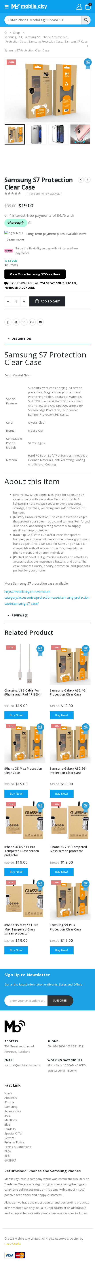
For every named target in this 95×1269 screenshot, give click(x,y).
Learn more (15, 239)
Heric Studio (12, 1244)
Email (40, 322)
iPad (7, 1116)
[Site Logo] (29, 6)
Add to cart (50, 301)
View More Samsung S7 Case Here (35, 274)
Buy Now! (16, 715)
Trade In (10, 1129)
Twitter (16, 322)
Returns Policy (14, 1142)
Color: (8, 375)
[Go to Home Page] (5, 33)
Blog (7, 1124)
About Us (10, 1098)
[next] (87, 180)
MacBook (10, 1120)
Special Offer (13, 1133)
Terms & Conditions (17, 1147)
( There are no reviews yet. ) (43, 194)
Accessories (12, 1111)
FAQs (7, 1151)
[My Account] (79, 7)
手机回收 (10, 1160)
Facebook (7, 322)
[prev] (81, 180)
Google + (32, 322)
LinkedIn (24, 322)
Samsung (10, 1107)
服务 (7, 1156)
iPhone (9, 1102)
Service (9, 1138)
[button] (7, 6)
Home (8, 1093)
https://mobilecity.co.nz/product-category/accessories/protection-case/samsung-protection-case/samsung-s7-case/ (47, 598)
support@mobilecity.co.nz (22, 1065)
